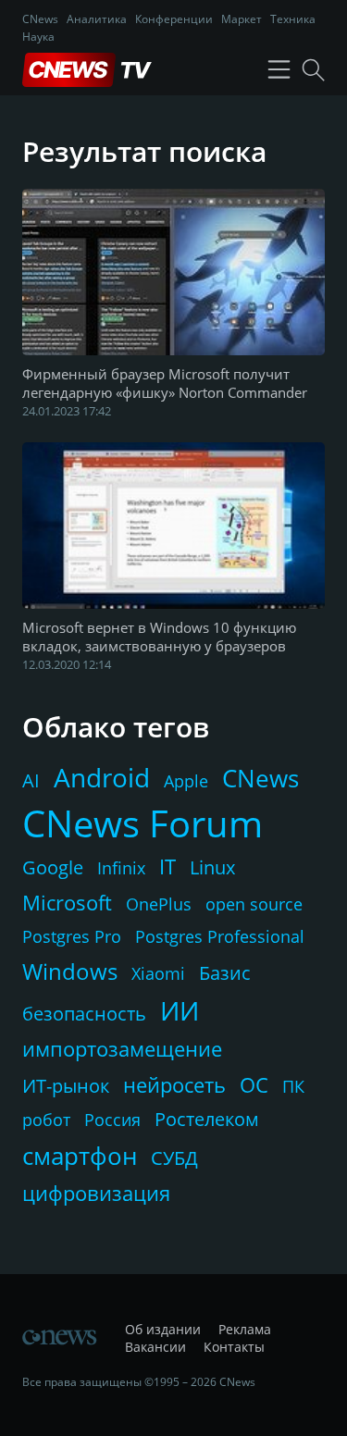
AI (31, 780)
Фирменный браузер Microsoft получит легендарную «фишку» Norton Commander (164, 383)
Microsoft (67, 902)
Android (102, 777)
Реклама (244, 1329)
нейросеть (174, 1084)
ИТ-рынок (65, 1085)
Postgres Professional (219, 936)
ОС (254, 1084)
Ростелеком (207, 1119)
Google (52, 867)
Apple (186, 781)
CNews (40, 19)
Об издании (163, 1329)
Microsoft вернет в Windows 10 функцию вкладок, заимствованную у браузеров (159, 636)
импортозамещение (122, 1048)
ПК (293, 1086)
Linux (212, 867)
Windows (70, 971)
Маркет (241, 19)
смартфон (79, 1155)
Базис (225, 972)
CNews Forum (142, 823)
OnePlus (159, 904)
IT (167, 866)
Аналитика (97, 19)
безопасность (84, 1013)
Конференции (174, 19)
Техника (293, 19)
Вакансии (155, 1347)
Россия (112, 1119)
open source (254, 904)
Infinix (121, 868)
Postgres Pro (71, 936)
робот (46, 1119)
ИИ (179, 1010)
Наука (38, 36)
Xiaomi (158, 973)
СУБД (174, 1157)
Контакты (234, 1347)
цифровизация (96, 1193)
